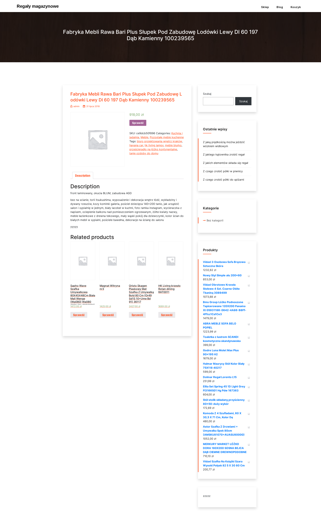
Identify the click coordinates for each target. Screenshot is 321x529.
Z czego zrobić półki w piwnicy (223, 171)
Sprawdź (138, 123)
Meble (144, 137)
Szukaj (207, 93)
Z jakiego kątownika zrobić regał (224, 154)
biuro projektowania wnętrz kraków (159, 141)
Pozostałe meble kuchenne (167, 137)
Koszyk (296, 7)
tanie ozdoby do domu (143, 153)
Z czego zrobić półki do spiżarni (223, 179)
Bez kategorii (215, 220)
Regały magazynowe (38, 6)
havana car (136, 145)
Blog (280, 7)
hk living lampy (154, 145)
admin (76, 106)
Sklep (265, 7)
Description (82, 175)
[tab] (82, 175)
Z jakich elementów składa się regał (225, 163)
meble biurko (173, 145)
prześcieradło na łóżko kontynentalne (153, 149)
